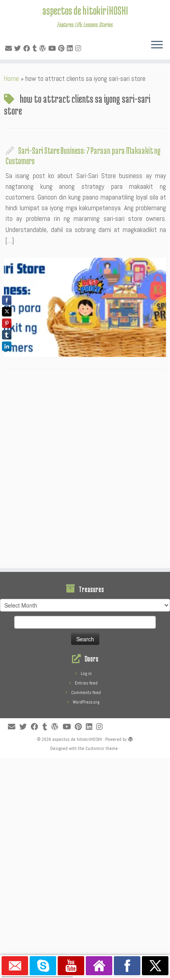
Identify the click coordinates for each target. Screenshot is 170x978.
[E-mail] (9, 48)
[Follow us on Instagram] (79, 48)
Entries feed (86, 683)
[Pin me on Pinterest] (62, 48)
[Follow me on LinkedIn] (71, 48)
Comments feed (86, 692)
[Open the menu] (157, 45)
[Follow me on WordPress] (43, 48)
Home (11, 78)
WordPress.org (86, 702)
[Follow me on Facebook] (27, 48)
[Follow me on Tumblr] (35, 48)
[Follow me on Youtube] (53, 48)
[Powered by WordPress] (130, 738)
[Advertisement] (85, 470)
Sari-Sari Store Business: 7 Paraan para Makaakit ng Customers (83, 155)
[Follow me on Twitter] (18, 48)
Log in (86, 673)
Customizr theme (101, 748)
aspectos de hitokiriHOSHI (85, 10)
